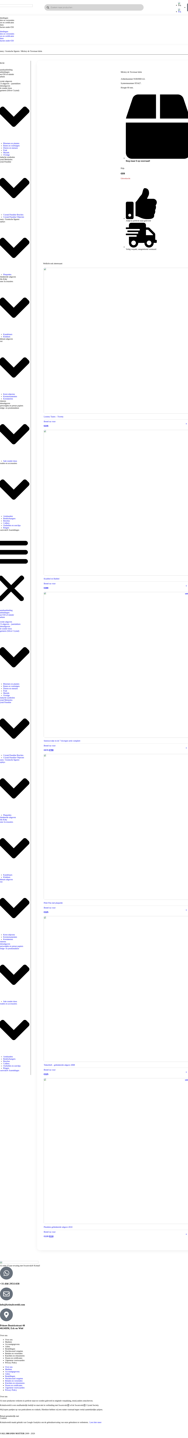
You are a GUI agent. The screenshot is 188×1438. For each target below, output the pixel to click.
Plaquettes (7, 274)
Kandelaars (7, 334)
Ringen (6, 528)
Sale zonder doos (10, 461)
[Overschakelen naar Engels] (179, 4)
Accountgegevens (12, 1344)
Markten (8, 1342)
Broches (6, 521)
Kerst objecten (9, 394)
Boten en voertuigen (11, 146)
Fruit (5, 150)
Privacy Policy (11, 1363)
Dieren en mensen (10, 148)
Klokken (6, 337)
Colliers (6, 523)
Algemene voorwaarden (15, 1360)
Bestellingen (10, 1349)
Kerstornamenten (10, 396)
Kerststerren (8, 399)
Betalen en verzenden (14, 1353)
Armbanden (8, 516)
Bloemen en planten (11, 143)
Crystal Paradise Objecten (13, 217)
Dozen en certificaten (13, 1358)
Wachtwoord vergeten (14, 1351)
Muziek (6, 152)
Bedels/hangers (9, 518)
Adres (7, 1346)
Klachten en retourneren (15, 1356)
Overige (6, 155)
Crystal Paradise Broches (13, 215)
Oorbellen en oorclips (12, 525)
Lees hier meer (95, 1422)
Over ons (9, 1340)
